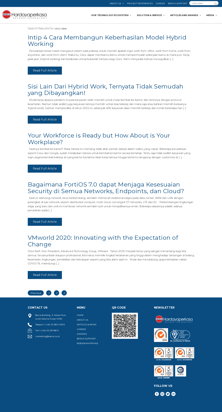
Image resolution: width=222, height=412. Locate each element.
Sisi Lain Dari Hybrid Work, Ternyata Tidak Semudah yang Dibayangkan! (105, 89)
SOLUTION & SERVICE (149, 15)
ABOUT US (115, 3)
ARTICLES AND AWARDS (184, 15)
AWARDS (82, 334)
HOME (80, 315)
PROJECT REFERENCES (140, 3)
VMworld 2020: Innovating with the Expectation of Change (103, 241)
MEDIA (210, 15)
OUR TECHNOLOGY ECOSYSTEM (110, 15)
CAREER (160, 3)
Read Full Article (45, 70)
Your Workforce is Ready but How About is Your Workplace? (99, 139)
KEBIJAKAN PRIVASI (87, 343)
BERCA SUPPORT (177, 3)
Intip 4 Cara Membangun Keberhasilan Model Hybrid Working (107, 40)
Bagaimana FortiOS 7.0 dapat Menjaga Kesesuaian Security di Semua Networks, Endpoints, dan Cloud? (106, 188)
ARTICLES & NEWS (86, 324)
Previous (35, 293)
